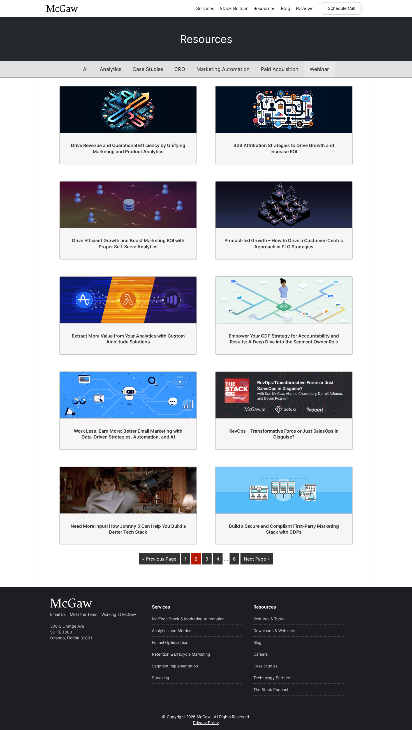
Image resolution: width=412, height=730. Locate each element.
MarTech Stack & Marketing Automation (188, 618)
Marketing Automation (223, 69)
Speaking (160, 677)
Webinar (319, 69)
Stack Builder (234, 8)
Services (205, 8)
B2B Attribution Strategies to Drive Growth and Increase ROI (283, 148)
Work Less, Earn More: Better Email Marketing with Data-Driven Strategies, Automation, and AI (128, 434)
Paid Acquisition (279, 69)
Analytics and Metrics (171, 630)
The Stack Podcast (270, 689)
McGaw (74, 8)
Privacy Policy (206, 722)
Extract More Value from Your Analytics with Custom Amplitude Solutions (128, 339)
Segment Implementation (175, 666)
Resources (264, 8)
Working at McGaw (118, 614)
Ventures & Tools (268, 618)
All (86, 69)
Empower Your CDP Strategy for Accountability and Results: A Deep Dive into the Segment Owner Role (284, 339)
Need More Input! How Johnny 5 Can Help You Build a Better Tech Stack (128, 529)
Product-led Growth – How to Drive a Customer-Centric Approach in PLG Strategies (283, 243)
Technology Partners (272, 677)
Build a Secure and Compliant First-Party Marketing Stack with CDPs (284, 529)
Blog (285, 8)
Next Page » (257, 559)
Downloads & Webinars (274, 630)
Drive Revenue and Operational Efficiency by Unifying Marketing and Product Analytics (128, 148)
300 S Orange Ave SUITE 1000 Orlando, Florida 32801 (71, 632)
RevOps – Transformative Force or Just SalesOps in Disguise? (284, 434)
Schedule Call (341, 8)
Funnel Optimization (170, 642)
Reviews (304, 8)
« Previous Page (159, 559)
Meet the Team (83, 614)
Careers (260, 654)
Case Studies (148, 69)
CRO (179, 69)
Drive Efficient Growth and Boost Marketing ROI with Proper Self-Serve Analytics (128, 243)
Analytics (110, 69)
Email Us (58, 614)
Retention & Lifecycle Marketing (181, 654)
